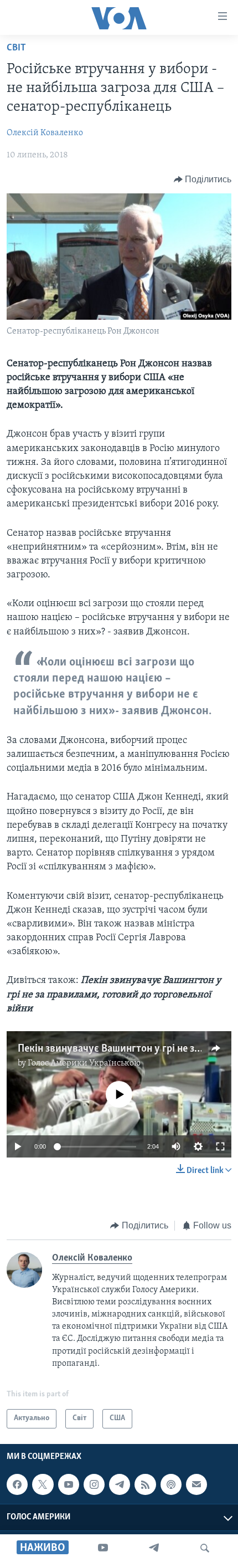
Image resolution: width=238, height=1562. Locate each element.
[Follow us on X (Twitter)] (42, 1484)
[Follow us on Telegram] (119, 1484)
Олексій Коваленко (45, 133)
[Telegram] (154, 1548)
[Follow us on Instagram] (94, 1484)
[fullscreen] (220, 1146)
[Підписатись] (196, 1484)
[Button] (203, 179)
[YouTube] (103, 1548)
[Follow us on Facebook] (17, 1484)
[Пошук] (204, 1548)
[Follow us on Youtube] (68, 1484)
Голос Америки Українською (84, 1063)
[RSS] (145, 1484)
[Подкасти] (171, 1484)
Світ (16, 48)
